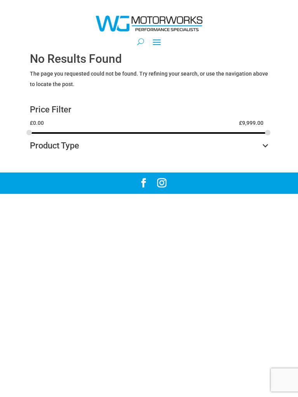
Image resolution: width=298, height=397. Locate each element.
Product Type (54, 146)
